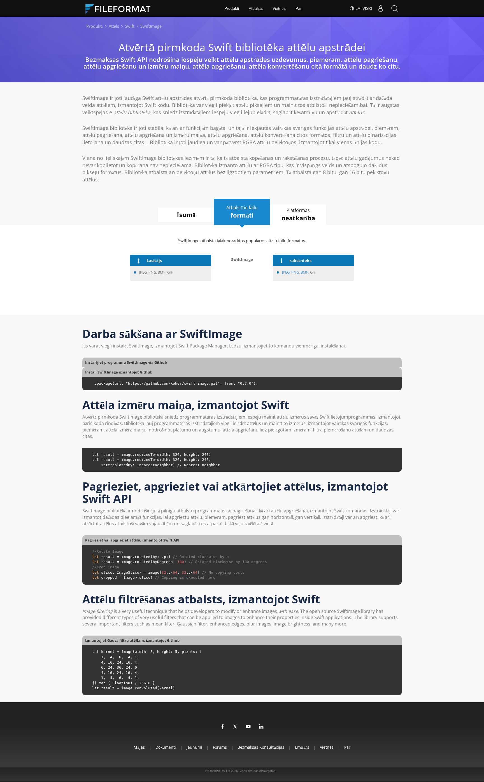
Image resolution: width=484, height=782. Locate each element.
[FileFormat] (120, 8)
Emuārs (302, 747)
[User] (381, 8)
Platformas (298, 214)
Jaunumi (194, 747)
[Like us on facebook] (222, 726)
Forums (220, 747)
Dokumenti (165, 747)
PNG (295, 272)
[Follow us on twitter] (235, 726)
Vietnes (279, 8)
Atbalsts (256, 8)
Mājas (139, 747)
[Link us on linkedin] (261, 726)
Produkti (231, 8)
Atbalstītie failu (242, 211)
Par (298, 8)
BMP (304, 272)
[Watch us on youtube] (248, 726)
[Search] (395, 8)
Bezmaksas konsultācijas (261, 747)
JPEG (286, 272)
